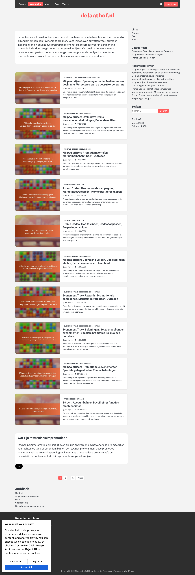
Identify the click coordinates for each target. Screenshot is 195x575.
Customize (15, 561)
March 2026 (138, 123)
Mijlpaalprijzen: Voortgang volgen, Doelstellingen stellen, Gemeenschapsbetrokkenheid (94, 261)
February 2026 (139, 126)
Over (57, 4)
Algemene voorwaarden (27, 496)
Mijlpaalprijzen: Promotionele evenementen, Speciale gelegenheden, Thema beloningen (90, 368)
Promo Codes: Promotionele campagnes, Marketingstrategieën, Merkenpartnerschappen (92, 190)
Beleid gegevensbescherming (30, 506)
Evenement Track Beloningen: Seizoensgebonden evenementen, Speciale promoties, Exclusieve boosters (93, 333)
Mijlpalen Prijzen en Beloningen (77, 113)
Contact (23, 4)
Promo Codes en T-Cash (74, 185)
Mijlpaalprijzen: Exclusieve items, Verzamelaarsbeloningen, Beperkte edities (89, 118)
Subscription (170, 4)
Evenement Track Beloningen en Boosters (82, 77)
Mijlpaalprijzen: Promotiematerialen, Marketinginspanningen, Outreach (85, 154)
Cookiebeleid (21, 502)
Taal (64, 4)
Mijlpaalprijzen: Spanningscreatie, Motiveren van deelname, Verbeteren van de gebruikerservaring (93, 83)
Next (80, 478)
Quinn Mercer (68, 88)
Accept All (26, 567)
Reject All (38, 561)
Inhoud (48, 4)
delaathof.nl (98, 15)
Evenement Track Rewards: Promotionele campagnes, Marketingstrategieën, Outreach (90, 297)
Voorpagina (35, 4)
